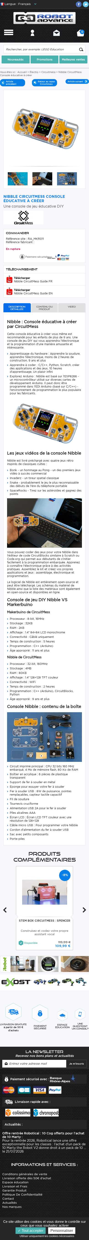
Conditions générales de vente (24, 1174)
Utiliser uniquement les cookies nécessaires (48, 1236)
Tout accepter (32, 1231)
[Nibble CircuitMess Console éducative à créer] (18, 178)
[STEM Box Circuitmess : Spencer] (44, 892)
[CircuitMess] (23, 217)
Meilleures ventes (73, 59)
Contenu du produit (44, 307)
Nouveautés (16, 59)
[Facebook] (79, 4)
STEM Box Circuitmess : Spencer (44, 920)
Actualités (9, 1202)
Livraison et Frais (14, 1186)
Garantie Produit (14, 1190)
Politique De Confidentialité (22, 1194)
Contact (8, 1198)
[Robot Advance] (44, 17)
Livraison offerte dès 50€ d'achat (26, 1178)
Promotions (44, 59)
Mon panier (81, 34)
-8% (65, 875)
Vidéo (72, 306)
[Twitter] (86, 4)
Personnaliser (61, 1231)
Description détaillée (17, 307)
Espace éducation (15, 1182)
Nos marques (11, 1207)
